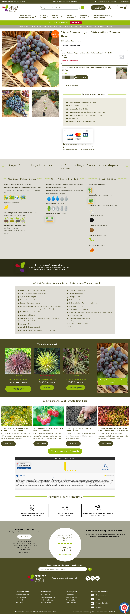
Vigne (75, 27)
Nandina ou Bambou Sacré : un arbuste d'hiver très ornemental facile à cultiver (113, 429)
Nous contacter (71, 603)
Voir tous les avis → (65, 554)
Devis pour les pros (47, 600)
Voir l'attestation (23, 468)
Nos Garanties (21, 1)
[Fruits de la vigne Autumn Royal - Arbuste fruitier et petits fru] (15, 103)
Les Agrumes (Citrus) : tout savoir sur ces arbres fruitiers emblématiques (16, 429)
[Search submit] (82, 7)
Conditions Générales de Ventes (48, 612)
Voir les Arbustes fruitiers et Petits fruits (112, 381)
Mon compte (70, 595)
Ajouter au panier (76, 388)
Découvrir (47, 388)
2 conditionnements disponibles (18, 389)
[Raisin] (30, 59)
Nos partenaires (46, 603)
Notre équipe (19, 600)
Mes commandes (71, 597)
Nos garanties (45, 595)
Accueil (20, 27)
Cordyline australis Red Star (18, 379)
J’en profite (75, 23)
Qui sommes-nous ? (22, 595)
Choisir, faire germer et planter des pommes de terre (79, 429)
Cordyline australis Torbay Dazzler (76, 379)
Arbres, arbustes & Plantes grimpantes (37, 27)
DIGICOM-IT (112, 612)
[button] (3, 364)
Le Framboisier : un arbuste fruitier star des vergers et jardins (48, 429)
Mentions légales (19, 612)
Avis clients (19, 603)
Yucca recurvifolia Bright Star (47, 379)
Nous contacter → (24, 552)
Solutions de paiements (48, 597)
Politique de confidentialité (32, 612)
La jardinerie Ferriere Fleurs (8, 1)
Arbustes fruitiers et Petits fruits (62, 27)
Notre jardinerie (20, 597)
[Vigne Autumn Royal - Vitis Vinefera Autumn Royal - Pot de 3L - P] (45, 103)
